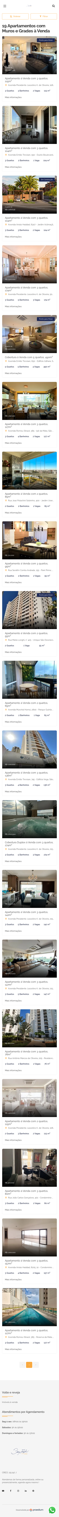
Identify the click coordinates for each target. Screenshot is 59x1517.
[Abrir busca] (53, 6)
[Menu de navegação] (5, 6)
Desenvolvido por (23, 1510)
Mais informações (13, 97)
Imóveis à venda (10, 1402)
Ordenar (16, 16)
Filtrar (45, 16)
